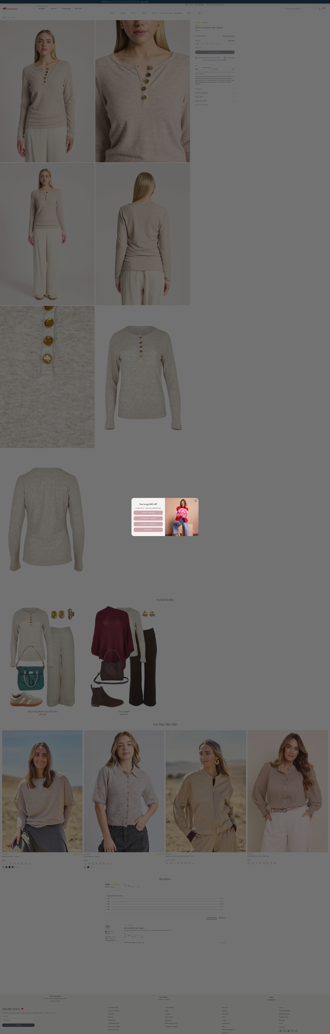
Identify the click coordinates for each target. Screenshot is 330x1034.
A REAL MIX (148, 530)
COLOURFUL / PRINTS (148, 518)
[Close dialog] (195, 500)
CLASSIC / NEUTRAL (148, 513)
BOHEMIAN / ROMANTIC (148, 524)
